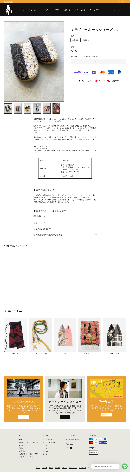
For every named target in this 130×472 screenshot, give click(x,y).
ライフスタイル (48, 448)
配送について (39, 223)
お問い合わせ (80, 10)
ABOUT (45, 10)
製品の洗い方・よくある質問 (29, 442)
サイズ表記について (42, 229)
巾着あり (86, 40)
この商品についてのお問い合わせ (48, 235)
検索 (20, 439)
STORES (56, 10)
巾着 (72, 36)
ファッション (47, 439)
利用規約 (22, 451)
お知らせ (67, 10)
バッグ (45, 445)
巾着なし (75, 40)
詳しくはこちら (39, 216)
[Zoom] (34, 62)
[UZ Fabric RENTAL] (23, 388)
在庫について (8, 1)
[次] (62, 108)
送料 (75, 56)
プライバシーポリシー (27, 457)
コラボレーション (49, 451)
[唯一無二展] (106, 388)
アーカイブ (94, 10)
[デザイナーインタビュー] (65, 388)
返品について (24, 448)
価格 (72, 47)
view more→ (24, 417)
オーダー (46, 454)
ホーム (22, 10)
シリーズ (33, 10)
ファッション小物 (49, 442)
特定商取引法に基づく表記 (28, 454)
